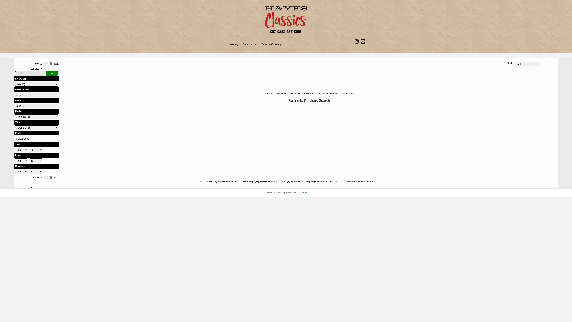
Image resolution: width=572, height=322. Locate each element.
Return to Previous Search (309, 101)
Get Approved (250, 44)
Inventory (233, 44)
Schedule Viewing (271, 44)
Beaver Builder (301, 193)
